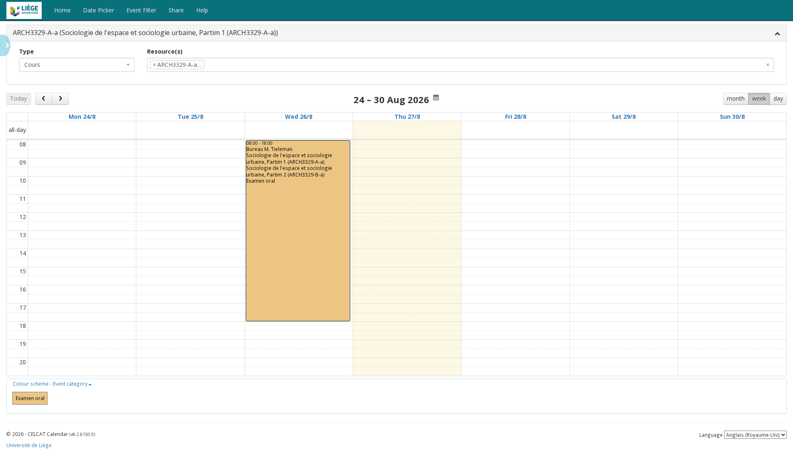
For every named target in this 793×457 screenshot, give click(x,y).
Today (18, 98)
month (736, 98)
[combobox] (77, 65)
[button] (52, 383)
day (778, 98)
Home (62, 10)
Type (26, 51)
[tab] (396, 33)
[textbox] (218, 64)
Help (202, 10)
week (759, 98)
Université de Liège (29, 445)
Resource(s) (165, 51)
